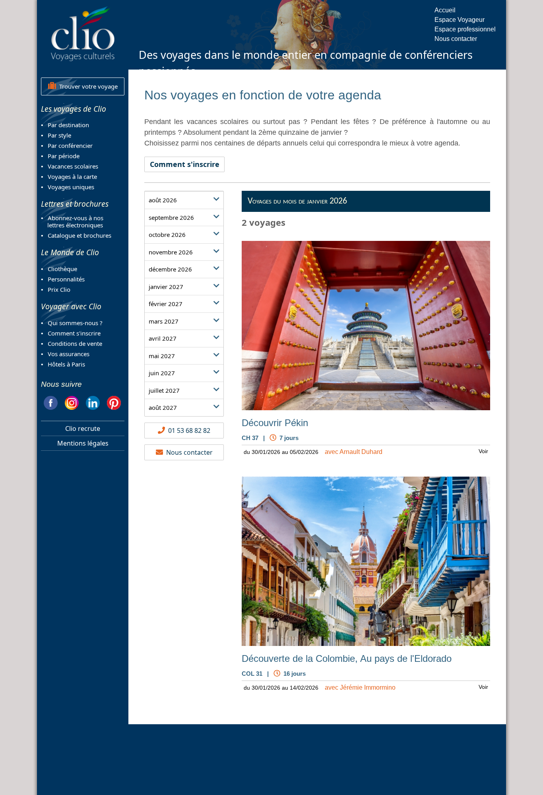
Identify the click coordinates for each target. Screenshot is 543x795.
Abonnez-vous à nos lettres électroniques (72, 221)
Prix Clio (59, 289)
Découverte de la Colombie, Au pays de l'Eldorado (347, 658)
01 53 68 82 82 (187, 430)
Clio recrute (82, 428)
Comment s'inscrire (74, 333)
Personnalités (66, 279)
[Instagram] (71, 401)
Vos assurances (68, 354)
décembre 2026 (170, 269)
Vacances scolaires (73, 166)
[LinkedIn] (93, 401)
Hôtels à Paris (66, 364)
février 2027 (165, 304)
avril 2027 (162, 338)
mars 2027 (163, 321)
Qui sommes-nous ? (75, 323)
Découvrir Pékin (275, 423)
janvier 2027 (166, 287)
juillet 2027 (164, 390)
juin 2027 (162, 373)
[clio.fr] (82, 33)
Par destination (68, 125)
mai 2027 (162, 356)
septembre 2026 (171, 217)
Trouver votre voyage (87, 86)
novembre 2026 (171, 252)
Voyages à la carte (72, 176)
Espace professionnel (465, 29)
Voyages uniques (71, 187)
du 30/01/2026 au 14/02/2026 (281, 687)
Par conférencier (70, 145)
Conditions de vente (75, 343)
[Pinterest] (114, 401)
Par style (59, 135)
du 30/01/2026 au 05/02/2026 (281, 452)
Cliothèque (62, 269)
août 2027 (163, 407)
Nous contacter (455, 38)
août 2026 (163, 200)
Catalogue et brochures (79, 235)
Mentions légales (83, 443)
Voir (483, 451)
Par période (64, 156)
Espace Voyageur (459, 19)
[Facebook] (50, 401)
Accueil (445, 10)
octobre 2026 (167, 234)
